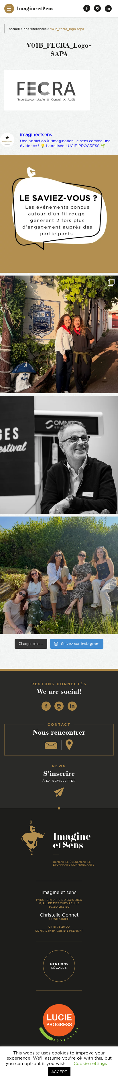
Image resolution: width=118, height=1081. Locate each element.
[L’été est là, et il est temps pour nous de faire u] (59, 575)
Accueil (14, 29)
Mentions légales (59, 966)
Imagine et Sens (35, 10)
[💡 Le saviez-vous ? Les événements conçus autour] (59, 214)
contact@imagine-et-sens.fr (59, 930)
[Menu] (9, 8)
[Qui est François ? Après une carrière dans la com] (59, 455)
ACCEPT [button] (59, 1072)
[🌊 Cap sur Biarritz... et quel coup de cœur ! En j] (59, 334)
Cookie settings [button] (90, 1063)
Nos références (34, 29)
